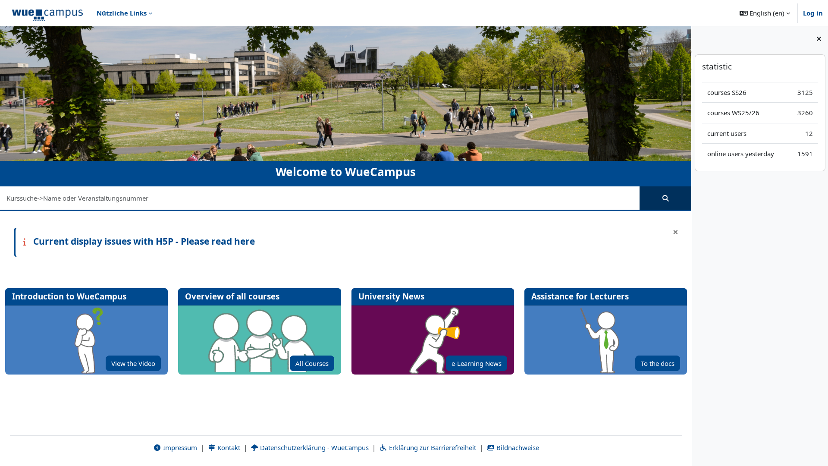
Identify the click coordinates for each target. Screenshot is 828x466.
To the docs (657, 363)
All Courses (312, 363)
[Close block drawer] (819, 39)
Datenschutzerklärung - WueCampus (313, 447)
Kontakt (228, 447)
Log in (813, 13)
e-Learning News (477, 363)
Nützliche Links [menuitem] (122, 13)
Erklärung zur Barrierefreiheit (431, 447)
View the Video (133, 363)
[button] (765, 13)
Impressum (179, 447)
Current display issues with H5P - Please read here (144, 241)
